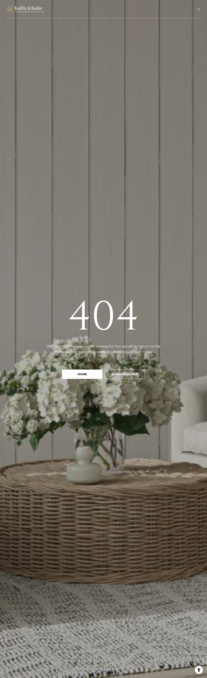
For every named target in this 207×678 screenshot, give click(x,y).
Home (82, 374)
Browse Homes (125, 374)
